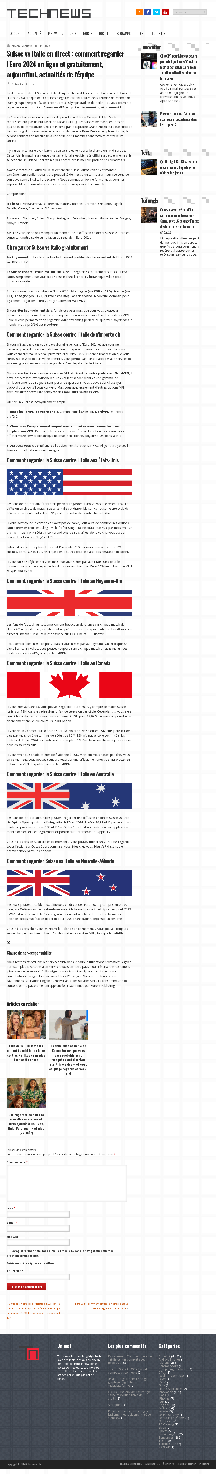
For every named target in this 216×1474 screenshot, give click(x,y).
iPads (162, 1395)
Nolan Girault (21, 46)
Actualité (34, 33)
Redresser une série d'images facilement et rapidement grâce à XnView (129, 1414)
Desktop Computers (172, 1376)
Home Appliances (170, 1389)
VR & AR (164, 1447)
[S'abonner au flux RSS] (139, 12)
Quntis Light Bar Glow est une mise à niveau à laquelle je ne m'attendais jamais (178, 167)
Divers (163, 1379)
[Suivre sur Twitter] (156, 12)
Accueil (15, 33)
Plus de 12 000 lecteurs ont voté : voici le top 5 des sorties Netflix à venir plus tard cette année (26, 1052)
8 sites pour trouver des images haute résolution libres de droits (129, 1395)
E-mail (12, 1222)
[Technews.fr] (49, 21)
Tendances (166, 1437)
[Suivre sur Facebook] (147, 12)
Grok (162, 1385)
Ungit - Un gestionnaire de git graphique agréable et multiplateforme (127, 1382)
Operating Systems (172, 1418)
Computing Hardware (173, 1369)
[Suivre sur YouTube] (165, 12)
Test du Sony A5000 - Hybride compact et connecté (128, 1370)
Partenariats (152, 1464)
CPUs (162, 1372)
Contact (204, 1464)
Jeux (73, 33)
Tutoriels (158, 33)
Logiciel (104, 33)
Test (141, 33)
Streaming (124, 33)
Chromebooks (168, 1366)
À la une (164, 1363)
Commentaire (17, 1162)
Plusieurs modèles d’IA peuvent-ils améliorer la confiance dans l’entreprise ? (179, 119)
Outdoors (165, 1421)
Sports (29, 84)
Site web (13, 1237)
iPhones (164, 1398)
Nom (11, 1208)
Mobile (87, 33)
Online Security (169, 1415)
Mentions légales (187, 1464)
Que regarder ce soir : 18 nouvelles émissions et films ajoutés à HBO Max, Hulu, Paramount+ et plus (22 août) (26, 1123)
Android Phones (169, 1359)
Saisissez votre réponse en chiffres (30, 1263)
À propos (114, 1405)
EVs (161, 1382)
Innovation (55, 33)
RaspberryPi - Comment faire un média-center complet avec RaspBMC (130, 1359)
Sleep (162, 1427)
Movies (164, 1411)
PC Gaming (166, 1424)
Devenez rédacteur (131, 1464)
